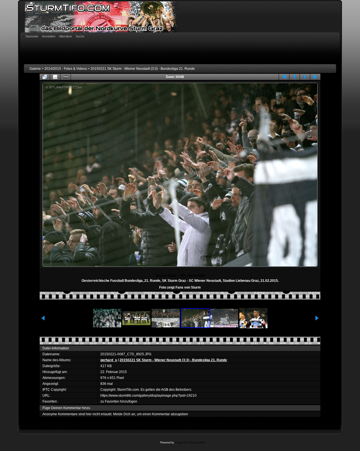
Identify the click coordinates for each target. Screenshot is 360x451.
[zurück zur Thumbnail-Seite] (45, 77)
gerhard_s (108, 360)
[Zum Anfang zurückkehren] (284, 77)
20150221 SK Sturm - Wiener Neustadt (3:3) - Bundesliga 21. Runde (143, 69)
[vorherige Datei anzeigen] (294, 77)
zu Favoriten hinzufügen (118, 401)
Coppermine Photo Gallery (190, 442)
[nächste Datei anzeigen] (305, 77)
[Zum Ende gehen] (315, 77)
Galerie (35, 69)
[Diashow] (65, 77)
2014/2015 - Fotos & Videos (65, 69)
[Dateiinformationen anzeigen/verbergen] (55, 77)
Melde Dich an (124, 414)
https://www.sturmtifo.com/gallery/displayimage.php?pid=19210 (148, 396)
